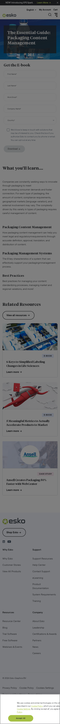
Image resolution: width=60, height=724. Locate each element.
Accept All (20, 718)
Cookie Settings (23, 709)
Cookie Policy (37, 706)
